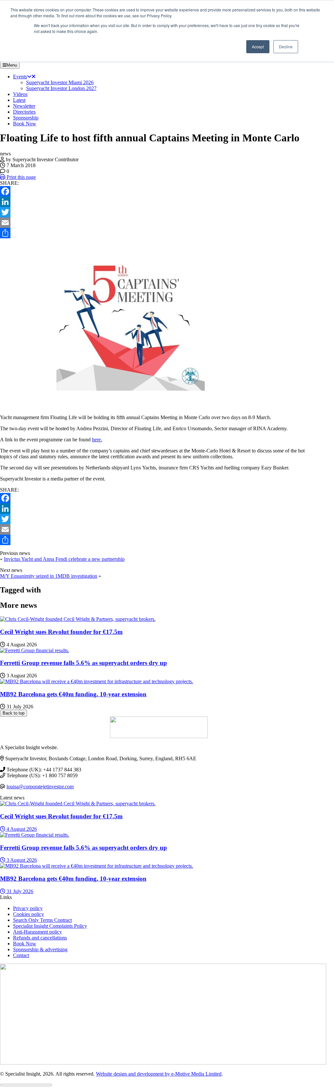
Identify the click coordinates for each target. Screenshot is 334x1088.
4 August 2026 (21, 829)
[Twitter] (159, 212)
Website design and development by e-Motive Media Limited (158, 1074)
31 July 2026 (19, 891)
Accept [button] (258, 46)
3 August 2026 (21, 860)
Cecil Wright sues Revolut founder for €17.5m (61, 631)
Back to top (13, 713)
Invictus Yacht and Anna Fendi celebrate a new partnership (64, 559)
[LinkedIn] (159, 202)
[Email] (159, 222)
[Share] (159, 233)
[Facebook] (159, 191)
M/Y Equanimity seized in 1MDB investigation (48, 576)
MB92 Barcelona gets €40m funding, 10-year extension (73, 694)
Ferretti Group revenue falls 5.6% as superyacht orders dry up (83, 662)
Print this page (20, 177)
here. (97, 439)
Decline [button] (286, 46)
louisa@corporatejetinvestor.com (40, 786)
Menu (12, 65)
